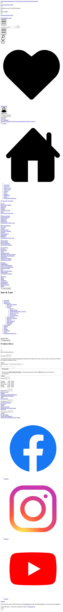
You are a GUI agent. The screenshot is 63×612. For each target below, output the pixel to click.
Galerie (2, 405)
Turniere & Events (5, 406)
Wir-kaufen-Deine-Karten (7, 15)
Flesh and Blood (11, 321)
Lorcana (9, 307)
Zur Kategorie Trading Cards (8, 223)
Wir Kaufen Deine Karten (10, 333)
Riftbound (9, 323)
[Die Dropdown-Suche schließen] (18, 27)
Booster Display (14, 310)
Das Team (3, 404)
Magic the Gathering (12, 304)
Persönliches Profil (10, 121)
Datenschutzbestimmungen (15, 372)
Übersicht (3, 121)
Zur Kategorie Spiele (6, 260)
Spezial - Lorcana (14, 312)
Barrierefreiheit (4, 398)
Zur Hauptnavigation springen (31, 1)
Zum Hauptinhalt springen (7, 1)
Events (5, 332)
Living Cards (7, 325)
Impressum (3, 409)
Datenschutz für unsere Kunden (8, 408)
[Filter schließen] (1, 347)
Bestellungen (23, 121)
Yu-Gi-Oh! (9, 306)
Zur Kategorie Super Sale (7, 213)
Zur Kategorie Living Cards (7, 238)
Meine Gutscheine (30, 121)
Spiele (5, 328)
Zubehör (6, 329)
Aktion (3, 362)
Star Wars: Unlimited (12, 318)
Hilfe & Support (4, 392)
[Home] (33, 155)
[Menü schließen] (1, 202)
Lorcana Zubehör (14, 315)
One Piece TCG (11, 317)
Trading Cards (7, 303)
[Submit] (1, 366)
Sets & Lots (13, 314)
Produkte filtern (6, 340)
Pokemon (9, 319)
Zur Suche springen (19, 1)
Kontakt (3, 393)
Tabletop (6, 326)
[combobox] (8, 27)
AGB (39, 372)
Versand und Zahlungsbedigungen (9, 394)
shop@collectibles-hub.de (7, 4)
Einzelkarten (10, 322)
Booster (12, 308)
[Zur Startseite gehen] (6, 18)
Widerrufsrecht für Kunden (7, 396)
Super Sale (6, 301)
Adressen (17, 121)
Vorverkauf (6, 300)
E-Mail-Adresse (5, 364)
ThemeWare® (31, 606)
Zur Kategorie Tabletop (6, 245)
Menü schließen (6, 115)
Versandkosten (26, 604)
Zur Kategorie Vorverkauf (7, 201)
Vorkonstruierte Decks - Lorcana (18, 311)
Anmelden (3, 118)
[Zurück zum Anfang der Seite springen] (2, 608)
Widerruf (3, 601)
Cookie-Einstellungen (6, 402)
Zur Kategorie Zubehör (6, 273)
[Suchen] (15, 27)
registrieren (5, 120)
